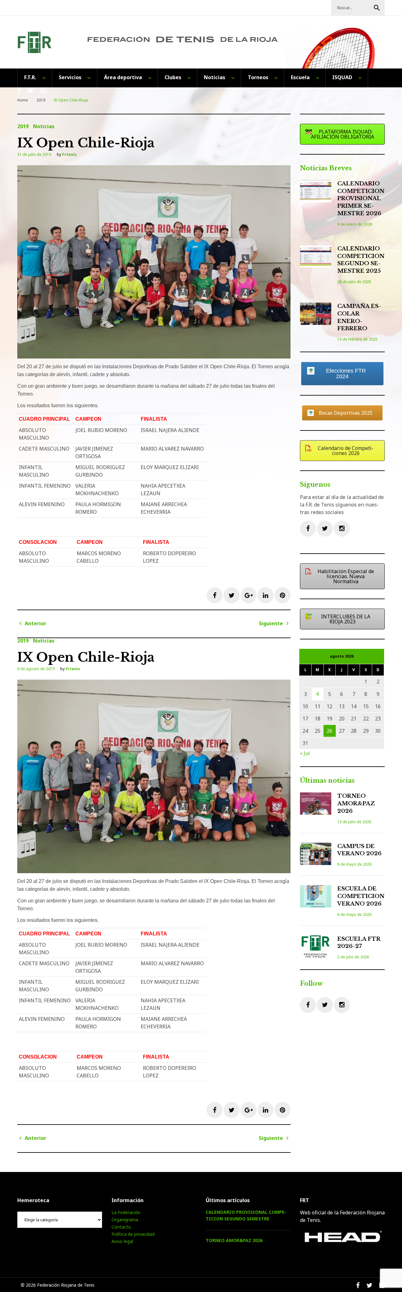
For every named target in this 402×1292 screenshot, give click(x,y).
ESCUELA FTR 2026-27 (358, 943)
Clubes (173, 77)
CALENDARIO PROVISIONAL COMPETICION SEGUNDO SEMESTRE (246, 1215)
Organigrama (124, 1220)
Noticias (214, 77)
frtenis (69, 154)
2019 (40, 100)
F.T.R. (30, 77)
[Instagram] (342, 529)
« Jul (305, 753)
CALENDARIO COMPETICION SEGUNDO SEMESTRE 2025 (360, 259)
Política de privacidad (133, 1234)
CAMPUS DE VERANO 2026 (359, 850)
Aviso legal (122, 1241)
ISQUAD (342, 77)
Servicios (70, 77)
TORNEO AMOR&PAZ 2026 (356, 803)
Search (377, 8)
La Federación (125, 1212)
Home (22, 100)
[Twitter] (325, 529)
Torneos (258, 77)
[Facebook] (308, 529)
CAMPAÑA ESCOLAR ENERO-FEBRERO (359, 317)
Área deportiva (123, 77)
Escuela (300, 77)
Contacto (121, 1227)
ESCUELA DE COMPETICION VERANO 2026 (360, 896)
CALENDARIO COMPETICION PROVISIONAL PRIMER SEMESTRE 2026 (360, 198)
